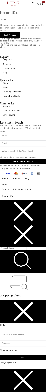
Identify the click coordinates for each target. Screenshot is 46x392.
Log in (23, 357)
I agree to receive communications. (19, 157)
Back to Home (10, 35)
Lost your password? (8, 363)
